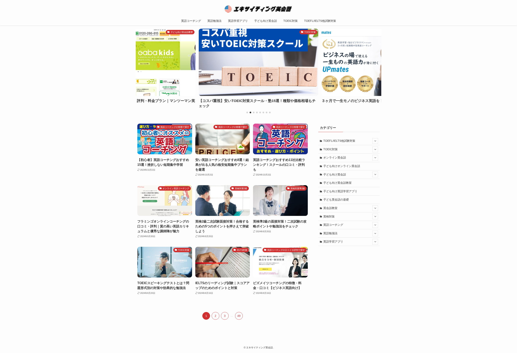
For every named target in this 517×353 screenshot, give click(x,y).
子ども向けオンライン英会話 (341, 166)
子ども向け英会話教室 (337, 182)
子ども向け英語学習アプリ (340, 191)
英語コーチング (333, 224)
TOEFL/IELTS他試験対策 (339, 140)
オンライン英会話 (334, 157)
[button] (247, 112)
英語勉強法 (330, 233)
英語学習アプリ (333, 241)
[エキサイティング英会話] (258, 9)
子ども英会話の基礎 (336, 199)
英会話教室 (330, 208)
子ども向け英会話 (334, 174)
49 (239, 315)
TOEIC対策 (330, 149)
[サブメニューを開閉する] (375, 141)
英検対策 (329, 216)
